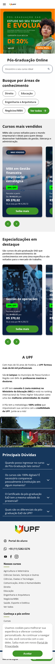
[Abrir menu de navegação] (4, 4)
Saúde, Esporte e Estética (16, 602)
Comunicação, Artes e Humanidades (22, 582)
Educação (27, 93)
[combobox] (25, 69)
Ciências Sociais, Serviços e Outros (21, 574)
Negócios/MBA (14, 110)
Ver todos (36, 110)
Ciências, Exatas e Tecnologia (18, 578)
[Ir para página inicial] (13, 4)
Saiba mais (22, 211)
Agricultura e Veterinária (16, 570)
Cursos (7, 620)
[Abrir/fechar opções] (49, 69)
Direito (9, 93)
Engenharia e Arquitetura (20, 102)
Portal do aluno (18, 541)
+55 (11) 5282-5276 (19, 548)
